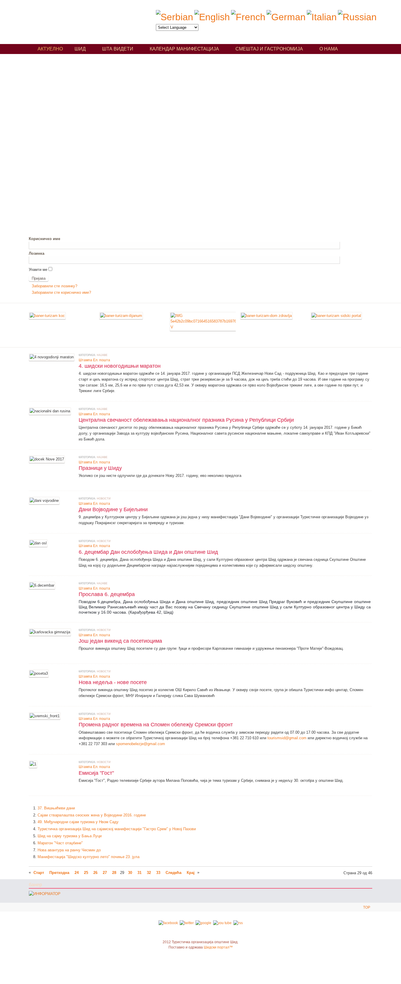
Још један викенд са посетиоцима (120, 641)
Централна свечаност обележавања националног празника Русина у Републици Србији (186, 420)
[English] (212, 17)
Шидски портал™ (218, 947)
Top (366, 907)
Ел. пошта (101, 360)
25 (86, 872)
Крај (191, 872)
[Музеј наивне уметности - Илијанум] (121, 315)
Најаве (102, 355)
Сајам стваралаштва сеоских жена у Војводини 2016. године (92, 815)
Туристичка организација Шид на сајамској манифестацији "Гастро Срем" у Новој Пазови (117, 829)
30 (130, 872)
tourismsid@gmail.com (286, 738)
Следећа (173, 872)
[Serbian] (174, 17)
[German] (286, 17)
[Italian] (322, 17)
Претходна (59, 872)
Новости (103, 498)
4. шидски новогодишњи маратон (120, 366)
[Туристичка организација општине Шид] (82, 20)
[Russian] (357, 17)
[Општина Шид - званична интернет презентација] (203, 327)
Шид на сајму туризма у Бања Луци (70, 836)
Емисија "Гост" (96, 773)
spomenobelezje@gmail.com (140, 744)
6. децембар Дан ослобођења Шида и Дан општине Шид (148, 552)
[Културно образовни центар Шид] (47, 315)
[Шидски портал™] (336, 315)
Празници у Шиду (100, 468)
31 (139, 872)
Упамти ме (38, 269)
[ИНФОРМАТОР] (44, 894)
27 (105, 872)
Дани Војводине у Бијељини (113, 509)
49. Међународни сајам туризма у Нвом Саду (78, 822)
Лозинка (36, 253)
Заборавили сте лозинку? (54, 286)
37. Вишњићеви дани (56, 808)
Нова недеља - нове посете (113, 682)
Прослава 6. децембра (107, 594)
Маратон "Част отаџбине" (60, 843)
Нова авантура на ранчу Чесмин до (69, 850)
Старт (38, 872)
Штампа (85, 360)
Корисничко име (44, 239)
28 (114, 872)
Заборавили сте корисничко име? (61, 292)
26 (95, 872)
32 (149, 872)
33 (158, 872)
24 (77, 872)
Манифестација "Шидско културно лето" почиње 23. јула (88, 857)
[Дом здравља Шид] (266, 315)
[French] (248, 17)
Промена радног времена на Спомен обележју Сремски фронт (156, 724)
